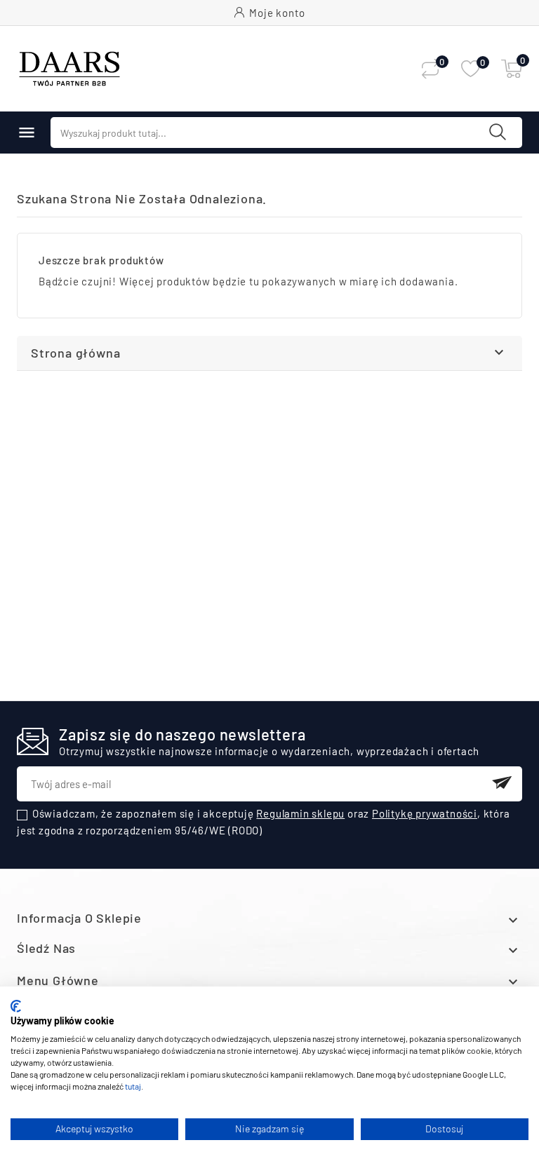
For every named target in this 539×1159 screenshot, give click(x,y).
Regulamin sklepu (300, 813)
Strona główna (75, 352)
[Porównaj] (430, 69)
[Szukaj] (497, 132)
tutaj (133, 1086)
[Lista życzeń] (470, 69)
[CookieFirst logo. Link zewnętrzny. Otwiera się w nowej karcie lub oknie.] (16, 1006)
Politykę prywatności (424, 813)
